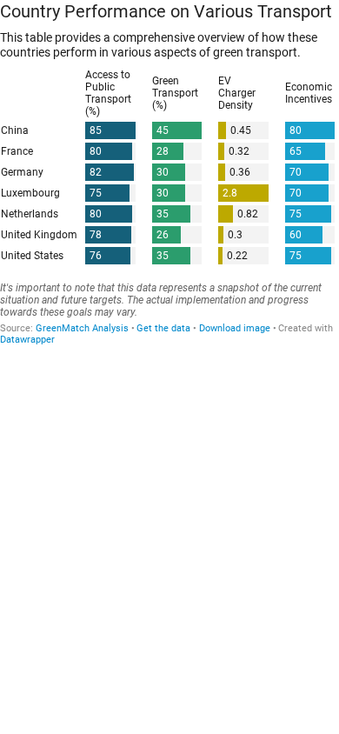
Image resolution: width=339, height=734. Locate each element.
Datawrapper (27, 339)
